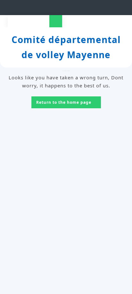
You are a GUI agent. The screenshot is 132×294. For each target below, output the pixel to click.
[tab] (55, 21)
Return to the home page (68, 103)
